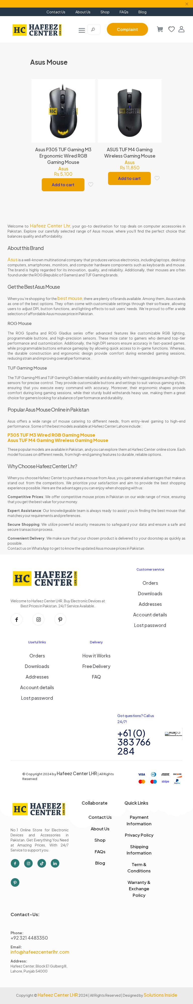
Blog (100, 863)
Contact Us (100, 817)
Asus (63, 168)
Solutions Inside (160, 995)
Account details (150, 614)
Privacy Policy (139, 835)
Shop (100, 840)
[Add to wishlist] (88, 107)
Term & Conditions (139, 868)
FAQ (96, 677)
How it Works (96, 655)
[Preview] (88, 118)
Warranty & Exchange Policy (139, 888)
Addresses (150, 604)
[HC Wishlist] (171, 29)
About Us (100, 828)
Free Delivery (96, 666)
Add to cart (63, 184)
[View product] (88, 96)
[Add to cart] (88, 86)
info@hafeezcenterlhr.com (40, 952)
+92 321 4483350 (29, 938)
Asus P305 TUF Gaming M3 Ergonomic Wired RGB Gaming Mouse (63, 155)
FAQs (100, 851)
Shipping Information (139, 850)
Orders (150, 583)
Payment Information (139, 820)
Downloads (150, 593)
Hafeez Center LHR (77, 773)
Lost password (150, 625)
